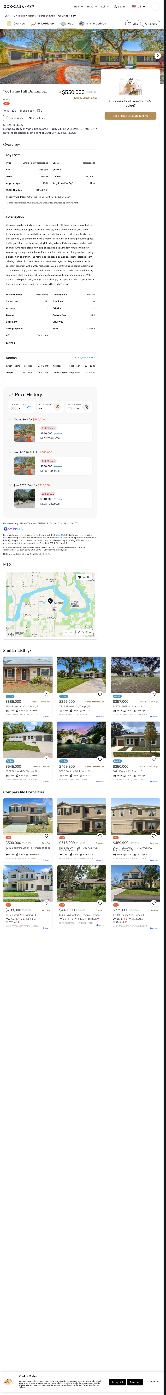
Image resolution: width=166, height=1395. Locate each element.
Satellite (86, 577)
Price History (16, 117)
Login (121, 6)
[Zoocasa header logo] (19, 6)
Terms (85, 1384)
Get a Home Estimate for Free (130, 115)
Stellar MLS (59, 535)
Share (153, 23)
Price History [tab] (46, 23)
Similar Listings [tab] (96, 23)
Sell (103, 6)
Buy (76, 6)
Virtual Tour (39, 117)
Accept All (117, 1382)
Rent (90, 6)
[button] (53, 433)
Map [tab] (70, 23)
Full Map (86, 632)
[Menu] (155, 6)
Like (135, 23)
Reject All (135, 1382)
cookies (30, 1380)
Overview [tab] (19, 23)
